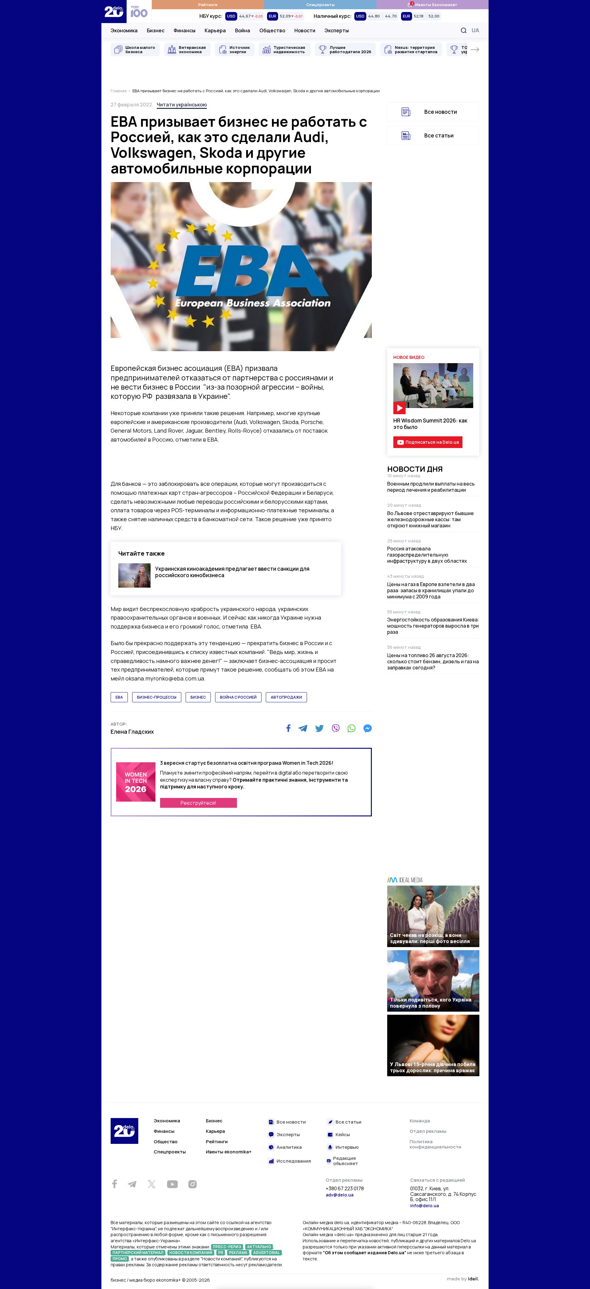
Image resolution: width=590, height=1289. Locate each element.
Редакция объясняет (345, 1161)
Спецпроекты (320, 4)
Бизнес (155, 30)
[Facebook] (288, 728)
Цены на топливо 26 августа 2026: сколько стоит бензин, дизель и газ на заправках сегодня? (433, 661)
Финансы (184, 30)
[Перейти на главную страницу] (114, 11)
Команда (420, 1120)
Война (242, 30)
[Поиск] (464, 30)
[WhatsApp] (351, 728)
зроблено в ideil (462, 1279)
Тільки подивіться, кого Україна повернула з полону (430, 1003)
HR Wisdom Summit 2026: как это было (430, 423)
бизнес (198, 697)
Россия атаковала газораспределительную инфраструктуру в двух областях (427, 554)
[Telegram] (302, 728)
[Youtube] (172, 1184)
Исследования (294, 1161)
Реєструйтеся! (198, 802)
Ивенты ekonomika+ (229, 1151)
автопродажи (286, 697)
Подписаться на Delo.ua (432, 442)
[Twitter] (319, 728)
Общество (272, 30)
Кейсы (343, 1134)
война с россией (238, 697)
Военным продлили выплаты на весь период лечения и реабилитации (431, 486)
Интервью (347, 1147)
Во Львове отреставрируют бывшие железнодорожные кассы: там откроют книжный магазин (430, 519)
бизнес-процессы (156, 697)
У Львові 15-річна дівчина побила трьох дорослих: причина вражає (432, 1067)
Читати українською (182, 104)
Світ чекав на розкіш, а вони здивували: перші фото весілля (430, 938)
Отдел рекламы (428, 1131)
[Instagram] (192, 1184)
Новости (304, 30)
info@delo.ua (424, 1205)
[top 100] (139, 11)
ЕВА (119, 697)
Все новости (440, 111)
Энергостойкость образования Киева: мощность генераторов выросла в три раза (433, 625)
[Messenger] (367, 728)
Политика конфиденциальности (435, 1144)
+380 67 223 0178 (345, 1189)
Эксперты (336, 30)
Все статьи (439, 135)
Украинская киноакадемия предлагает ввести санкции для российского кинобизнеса (232, 572)
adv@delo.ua (339, 1194)
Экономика (124, 30)
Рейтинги (208, 4)
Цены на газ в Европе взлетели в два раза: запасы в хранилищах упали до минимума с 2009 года (431, 590)
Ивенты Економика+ (432, 4)
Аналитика (289, 1147)
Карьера (215, 30)
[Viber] (335, 728)
